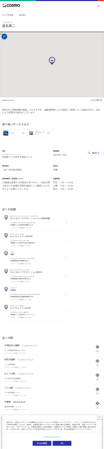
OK (62, 443)
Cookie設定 (42, 443)
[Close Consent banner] (100, 417)
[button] (98, 6)
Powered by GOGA (8, 100)
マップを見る (8, 15)
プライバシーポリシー (52, 437)
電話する (96, 152)
